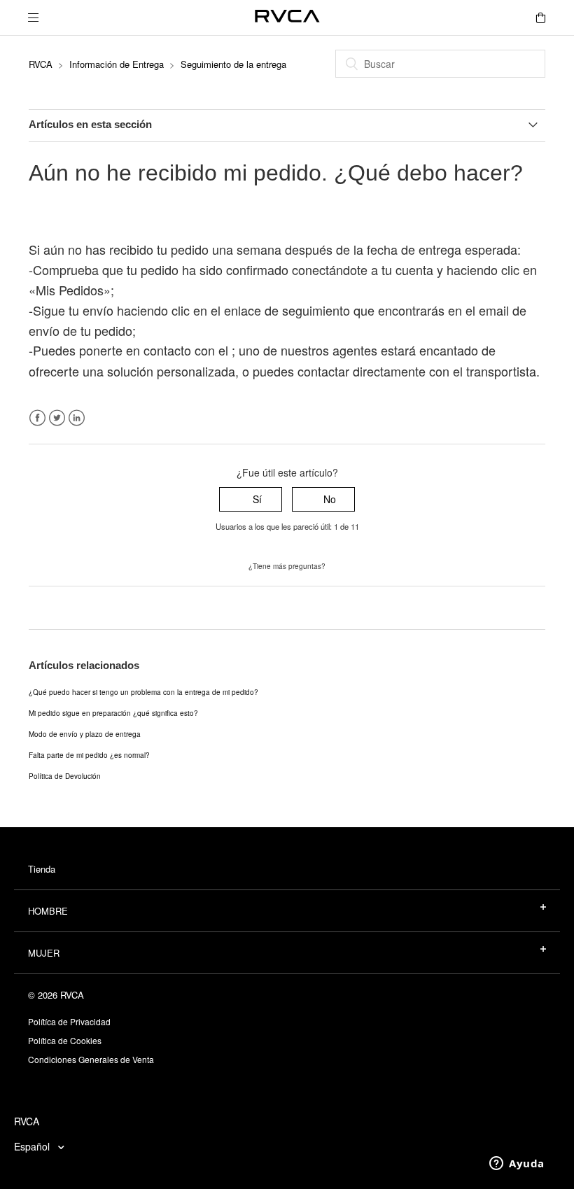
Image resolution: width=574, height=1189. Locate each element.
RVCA (40, 64)
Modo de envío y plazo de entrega (85, 734)
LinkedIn (76, 418)
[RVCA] (287, 18)
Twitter (57, 418)
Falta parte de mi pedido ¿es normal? (89, 755)
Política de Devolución (65, 776)
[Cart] (540, 17)
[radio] (250, 499)
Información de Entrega (116, 64)
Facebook (37, 418)
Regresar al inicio (67, 607)
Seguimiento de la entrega (233, 64)
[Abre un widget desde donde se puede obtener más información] (517, 1164)
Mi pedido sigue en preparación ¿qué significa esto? (113, 713)
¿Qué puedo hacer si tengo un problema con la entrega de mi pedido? (143, 692)
